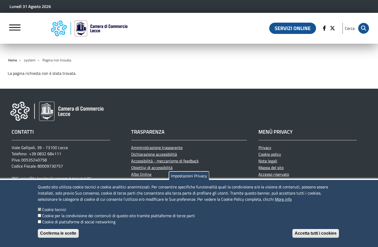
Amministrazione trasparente (157, 147)
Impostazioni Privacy (189, 176)
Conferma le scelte (58, 233)
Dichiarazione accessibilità (154, 154)
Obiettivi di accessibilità (152, 167)
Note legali (267, 161)
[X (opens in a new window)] (333, 28)
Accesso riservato (273, 174)
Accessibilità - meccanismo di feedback (165, 161)
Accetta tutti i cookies (316, 233)
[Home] (89, 28)
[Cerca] (363, 28)
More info (283, 199)
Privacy (264, 147)
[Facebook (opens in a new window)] (325, 28)
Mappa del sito (271, 167)
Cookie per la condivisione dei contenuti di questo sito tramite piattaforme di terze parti (118, 216)
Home (12, 60)
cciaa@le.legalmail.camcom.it (45, 178)
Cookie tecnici (54, 209)
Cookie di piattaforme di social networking (78, 222)
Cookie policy (269, 154)
